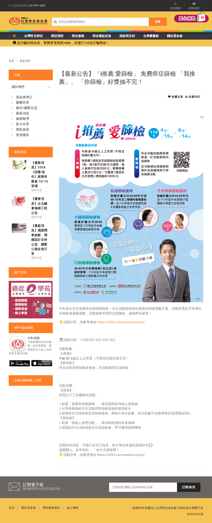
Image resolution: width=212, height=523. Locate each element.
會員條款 (22, 135)
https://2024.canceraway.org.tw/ (120, 322)
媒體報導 (22, 119)
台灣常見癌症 (33, 36)
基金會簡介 (24, 97)
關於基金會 (175, 36)
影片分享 (22, 124)
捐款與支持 (127, 36)
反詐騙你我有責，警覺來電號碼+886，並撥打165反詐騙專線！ (63, 43)
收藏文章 (177, 96)
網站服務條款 (51, 507)
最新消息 (25, 60)
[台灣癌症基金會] (28, 21)
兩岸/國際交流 (26, 108)
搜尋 (157, 21)
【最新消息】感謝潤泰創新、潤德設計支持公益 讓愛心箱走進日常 (39, 240)
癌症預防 (57, 36)
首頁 (11, 60)
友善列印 (194, 96)
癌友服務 (78, 36)
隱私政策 (22, 129)
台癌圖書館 (151, 36)
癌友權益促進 (102, 36)
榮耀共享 (22, 102)
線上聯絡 (72, 507)
